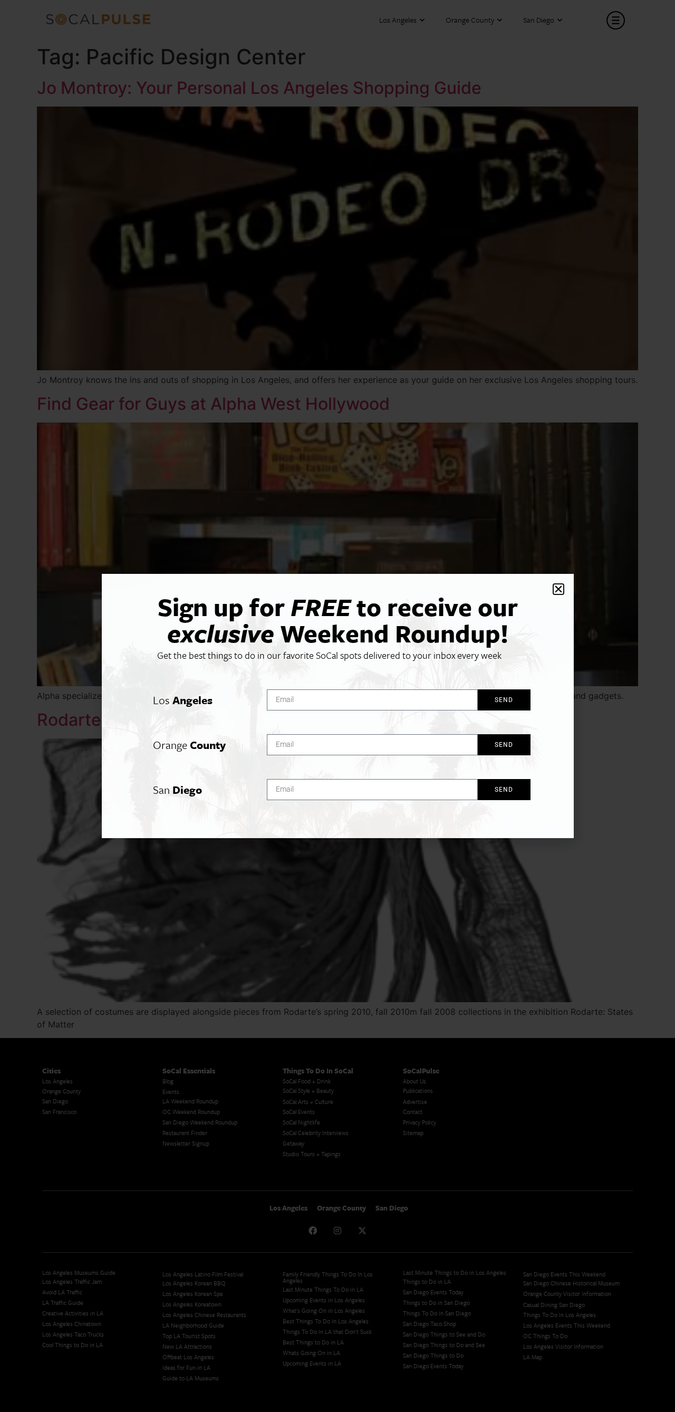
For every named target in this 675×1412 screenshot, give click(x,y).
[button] (558, 589)
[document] (337, 706)
